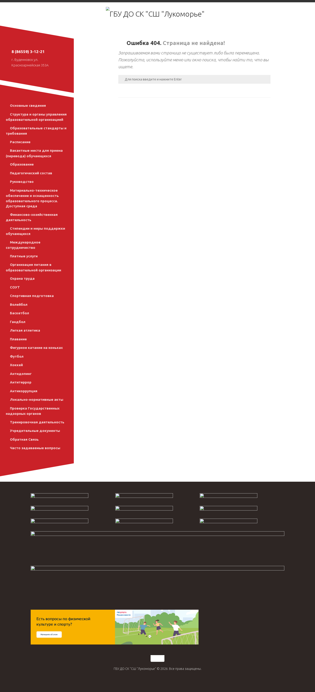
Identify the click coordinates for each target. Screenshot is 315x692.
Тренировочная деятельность (37, 422)
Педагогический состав (31, 173)
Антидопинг (21, 374)
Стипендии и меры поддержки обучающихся (35, 231)
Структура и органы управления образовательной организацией (36, 117)
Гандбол (17, 322)
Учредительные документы (35, 431)
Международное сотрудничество (23, 245)
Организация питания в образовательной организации (33, 267)
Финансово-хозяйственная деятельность (32, 217)
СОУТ (15, 287)
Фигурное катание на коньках (36, 348)
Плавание (18, 339)
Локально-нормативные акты (36, 399)
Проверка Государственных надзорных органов (32, 411)
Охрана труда (22, 278)
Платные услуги (24, 256)
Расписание (20, 142)
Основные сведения (28, 105)
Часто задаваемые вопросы (35, 448)
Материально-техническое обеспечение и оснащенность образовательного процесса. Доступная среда (32, 198)
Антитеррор (20, 382)
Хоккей (16, 365)
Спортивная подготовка (32, 296)
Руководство (22, 182)
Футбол (17, 356)
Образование (22, 164)
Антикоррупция (23, 391)
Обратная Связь (24, 439)
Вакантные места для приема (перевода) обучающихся (34, 153)
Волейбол (18, 304)
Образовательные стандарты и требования (36, 131)
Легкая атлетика (25, 330)
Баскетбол (19, 313)
